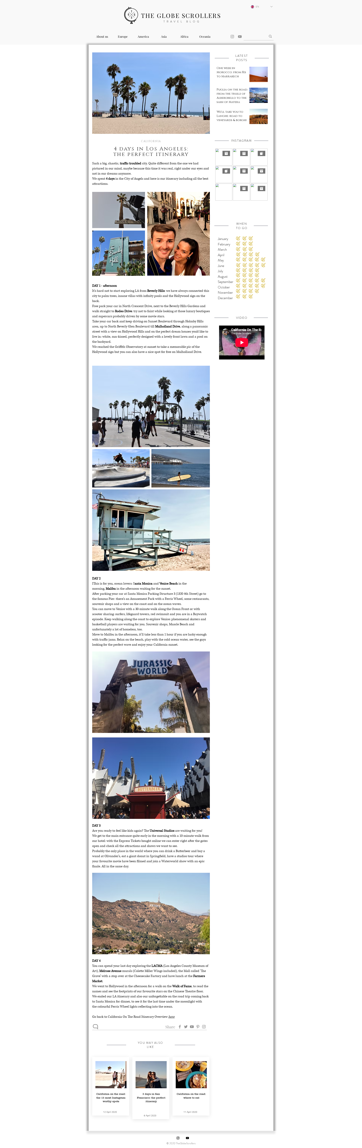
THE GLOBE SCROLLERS (181, 15)
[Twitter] (185, 1026)
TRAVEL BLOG (182, 21)
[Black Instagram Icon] (178, 1138)
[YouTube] (240, 36)
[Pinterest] (198, 1026)
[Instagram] (232, 36)
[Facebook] (179, 1026)
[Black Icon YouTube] (187, 1138)
